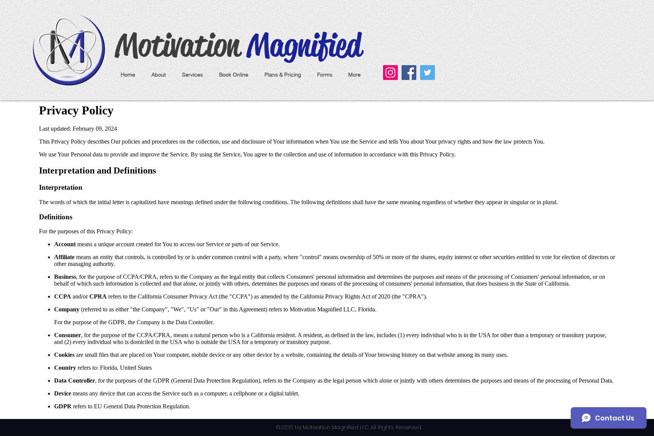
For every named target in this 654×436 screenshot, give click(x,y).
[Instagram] (390, 72)
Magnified (300, 45)
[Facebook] (409, 72)
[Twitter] (427, 72)
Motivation (177, 45)
